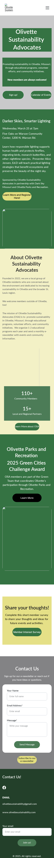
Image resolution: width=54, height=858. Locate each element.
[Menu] (47, 7)
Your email (7, 826)
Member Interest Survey (27, 632)
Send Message (27, 744)
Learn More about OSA (27, 426)
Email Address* (15, 705)
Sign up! (13, 95)
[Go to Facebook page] (4, 787)
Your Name (12, 690)
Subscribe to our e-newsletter (27, 759)
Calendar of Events (41, 95)
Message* (12, 720)
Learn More (27, 497)
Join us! (27, 842)
